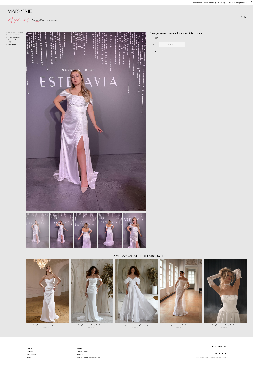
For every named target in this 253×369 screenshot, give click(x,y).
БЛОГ (129, 344)
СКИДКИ (9, 42)
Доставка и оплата (82, 351)
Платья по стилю (13, 35)
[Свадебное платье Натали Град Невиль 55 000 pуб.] (47, 291)
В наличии (29, 348)
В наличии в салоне (14, 32)
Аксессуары (11, 44)
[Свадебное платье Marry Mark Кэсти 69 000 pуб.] (225, 291)
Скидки (29, 357)
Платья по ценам (13, 37)
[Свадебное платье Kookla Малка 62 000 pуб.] (181, 291)
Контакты (80, 354)
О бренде (79, 348)
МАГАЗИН (30, 344)
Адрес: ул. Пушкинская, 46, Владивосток (88, 357)
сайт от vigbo (126, 364)
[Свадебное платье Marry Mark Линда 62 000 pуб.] (136, 291)
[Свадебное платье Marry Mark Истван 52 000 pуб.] (92, 291)
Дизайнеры (11, 39)
